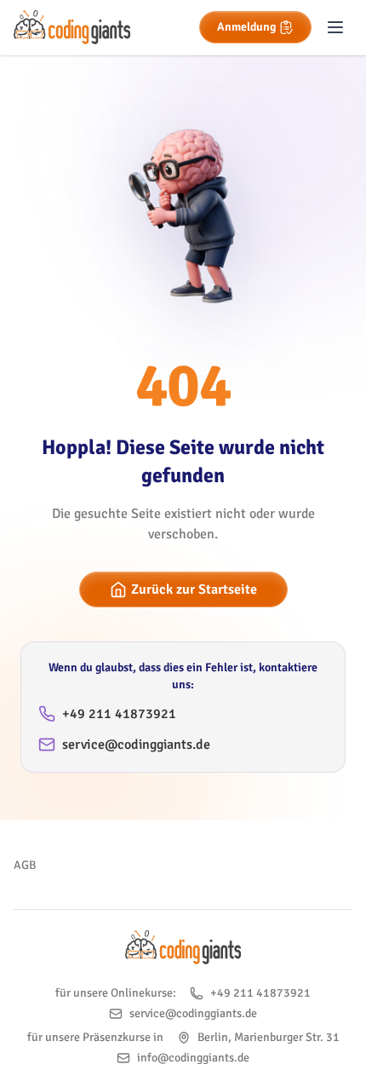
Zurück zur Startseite (194, 589)
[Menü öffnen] (335, 27)
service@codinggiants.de (136, 744)
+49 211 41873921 (119, 713)
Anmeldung (246, 27)
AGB (25, 865)
